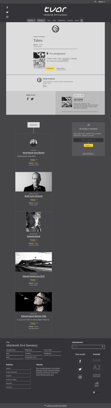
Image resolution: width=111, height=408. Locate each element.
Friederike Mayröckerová (80, 105)
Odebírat (88, 145)
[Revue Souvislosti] (96, 376)
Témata (40, 20)
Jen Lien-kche (77, 106)
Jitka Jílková (85, 106)
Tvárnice (70, 20)
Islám (52, 374)
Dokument (39, 372)
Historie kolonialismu (54, 370)
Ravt (49, 20)
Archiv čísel (48, 350)
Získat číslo (60, 68)
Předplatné (47, 353)
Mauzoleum (39, 370)
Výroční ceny (46, 372)
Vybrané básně (33, 236)
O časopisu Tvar (30, 357)
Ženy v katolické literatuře (43, 368)
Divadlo (45, 370)
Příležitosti (61, 20)
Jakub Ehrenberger (93, 105)
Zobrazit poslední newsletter (88, 149)
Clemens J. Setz (85, 103)
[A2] (96, 368)
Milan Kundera (93, 106)
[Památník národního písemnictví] (96, 384)
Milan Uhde (77, 108)
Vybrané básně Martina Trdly (33, 316)
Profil (44, 85)
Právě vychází (56, 368)
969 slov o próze (45, 374)
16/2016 (66, 59)
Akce (54, 20)
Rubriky (30, 20)
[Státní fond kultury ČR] (96, 392)
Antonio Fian (77, 103)
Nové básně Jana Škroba (33, 153)
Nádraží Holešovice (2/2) (33, 276)
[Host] (96, 360)
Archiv (77, 20)
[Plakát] (33, 222)
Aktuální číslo (10, 350)
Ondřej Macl (83, 108)
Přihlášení (50, 68)
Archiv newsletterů (88, 153)
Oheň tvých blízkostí (34, 196)
